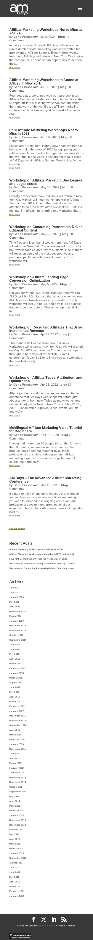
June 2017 (14, 687)
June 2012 (14, 872)
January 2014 (16, 815)
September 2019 (18, 640)
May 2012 (14, 877)
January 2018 (16, 673)
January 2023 (16, 597)
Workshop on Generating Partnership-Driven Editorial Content (46, 228)
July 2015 (14, 753)
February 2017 (17, 706)
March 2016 (15, 735)
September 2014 (18, 791)
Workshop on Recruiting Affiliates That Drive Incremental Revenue (45, 329)
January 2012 (16, 896)
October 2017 (16, 678)
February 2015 (17, 768)
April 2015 (14, 758)
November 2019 (17, 630)
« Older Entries (17, 528)
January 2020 (16, 621)
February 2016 (17, 739)
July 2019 (14, 644)
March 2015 (15, 763)
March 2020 (15, 616)
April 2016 (14, 730)
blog (61, 36)
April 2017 (14, 697)
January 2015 (16, 772)
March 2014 (15, 806)
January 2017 (16, 711)
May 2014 (14, 796)
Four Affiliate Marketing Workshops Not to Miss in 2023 (43, 131)
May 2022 (14, 602)
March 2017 (15, 701)
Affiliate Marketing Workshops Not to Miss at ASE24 (45, 31)
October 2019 (16, 635)
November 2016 (17, 720)
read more (14, 67)
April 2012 (14, 882)
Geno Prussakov (25, 36)
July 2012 (14, 867)
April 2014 (14, 801)
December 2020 (17, 611)
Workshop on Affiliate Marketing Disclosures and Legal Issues (45, 182)
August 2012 (15, 863)
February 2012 (17, 891)
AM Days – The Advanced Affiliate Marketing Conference (45, 479)
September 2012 (18, 858)
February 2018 (17, 668)
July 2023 (14, 592)
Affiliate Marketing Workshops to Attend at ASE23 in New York (43, 81)
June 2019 (14, 649)
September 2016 (18, 725)
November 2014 (17, 782)
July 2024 (14, 588)
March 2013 (15, 844)
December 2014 (17, 777)
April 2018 (14, 659)
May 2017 (14, 692)
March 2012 (15, 886)
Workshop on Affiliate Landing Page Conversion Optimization (38, 278)
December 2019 (17, 625)
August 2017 (15, 682)
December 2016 (17, 716)
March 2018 (15, 663)
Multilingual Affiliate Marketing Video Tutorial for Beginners (45, 429)
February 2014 (17, 810)
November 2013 (17, 825)
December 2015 (17, 749)
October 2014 (16, 787)
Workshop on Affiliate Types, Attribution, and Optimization (45, 379)
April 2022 (14, 606)
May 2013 (14, 834)
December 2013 (17, 820)
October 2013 (16, 829)
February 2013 (17, 848)
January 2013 (16, 853)
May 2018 (14, 654)
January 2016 (16, 744)
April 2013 (14, 839)
